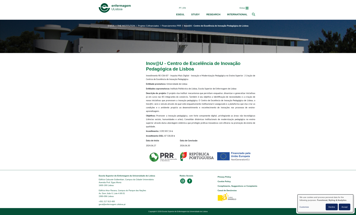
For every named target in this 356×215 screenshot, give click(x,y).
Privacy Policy (224, 177)
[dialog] (325, 203)
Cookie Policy (224, 181)
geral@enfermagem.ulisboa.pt (112, 204)
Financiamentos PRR (171, 26)
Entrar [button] (242, 8)
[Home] (115, 7)
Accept (345, 207)
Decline (331, 207)
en (184, 8)
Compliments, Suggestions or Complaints (237, 186)
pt (180, 8)
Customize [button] (304, 207)
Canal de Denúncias (227, 190)
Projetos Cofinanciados (148, 26)
